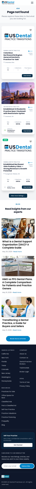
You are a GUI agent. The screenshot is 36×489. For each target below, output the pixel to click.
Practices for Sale (8, 391)
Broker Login (24, 372)
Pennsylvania (6, 381)
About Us (23, 354)
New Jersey (6, 373)
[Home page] (8, 2)
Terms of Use (25, 382)
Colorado (5, 369)
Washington (6, 377)
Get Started (18, 445)
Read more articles (18, 339)
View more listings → (18, 196)
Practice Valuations (9, 413)
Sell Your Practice (8, 409)
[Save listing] (30, 30)
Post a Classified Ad (9, 405)
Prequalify (5, 421)
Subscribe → (27, 466)
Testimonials (24, 368)
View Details (27, 75)
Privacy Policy (25, 386)
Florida (4, 361)
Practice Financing (9, 417)
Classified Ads (7, 401)
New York (5, 358)
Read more (17, 251)
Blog (3, 425)
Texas (4, 365)
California (5, 354)
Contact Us (24, 358)
